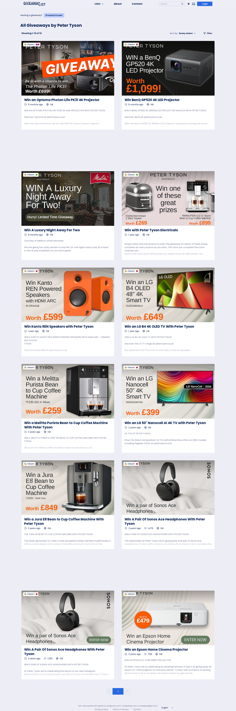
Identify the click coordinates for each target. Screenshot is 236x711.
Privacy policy (101, 709)
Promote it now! (54, 15)
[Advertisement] (118, 150)
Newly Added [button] (181, 33)
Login (205, 3)
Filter (209, 33)
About (118, 3)
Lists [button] (97, 3)
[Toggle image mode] (193, 3)
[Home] (34, 4)
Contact (137, 3)
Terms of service (120, 709)
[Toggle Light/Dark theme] (188, 3)
